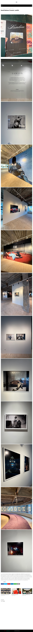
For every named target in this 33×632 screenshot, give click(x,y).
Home (1, 8)
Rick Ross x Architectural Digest (26, 594)
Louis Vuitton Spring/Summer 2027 (5, 594)
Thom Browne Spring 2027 (15, 594)
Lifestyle (4, 8)
